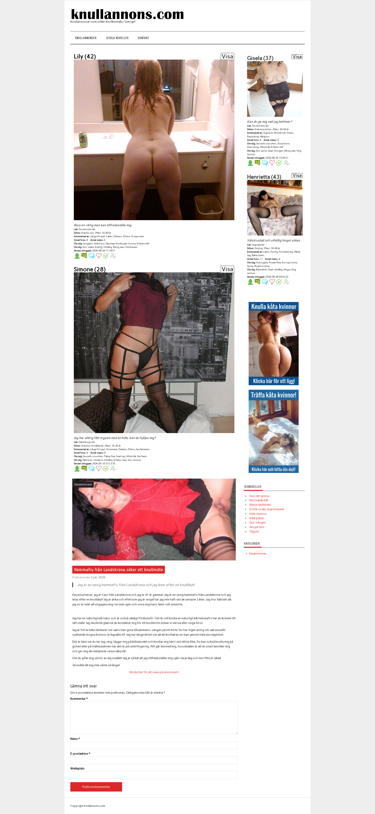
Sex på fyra (256, 527)
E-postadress (80, 753)
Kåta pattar (256, 518)
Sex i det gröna (259, 496)
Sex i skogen (257, 522)
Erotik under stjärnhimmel (266, 509)
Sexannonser (83, 484)
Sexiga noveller (117, 38)
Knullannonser (85, 38)
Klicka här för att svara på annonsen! (154, 672)
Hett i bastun (258, 514)
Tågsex (254, 531)
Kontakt (143, 38)
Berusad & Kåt (258, 500)
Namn (75, 738)
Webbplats (77, 768)
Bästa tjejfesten (260, 505)
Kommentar (79, 698)
